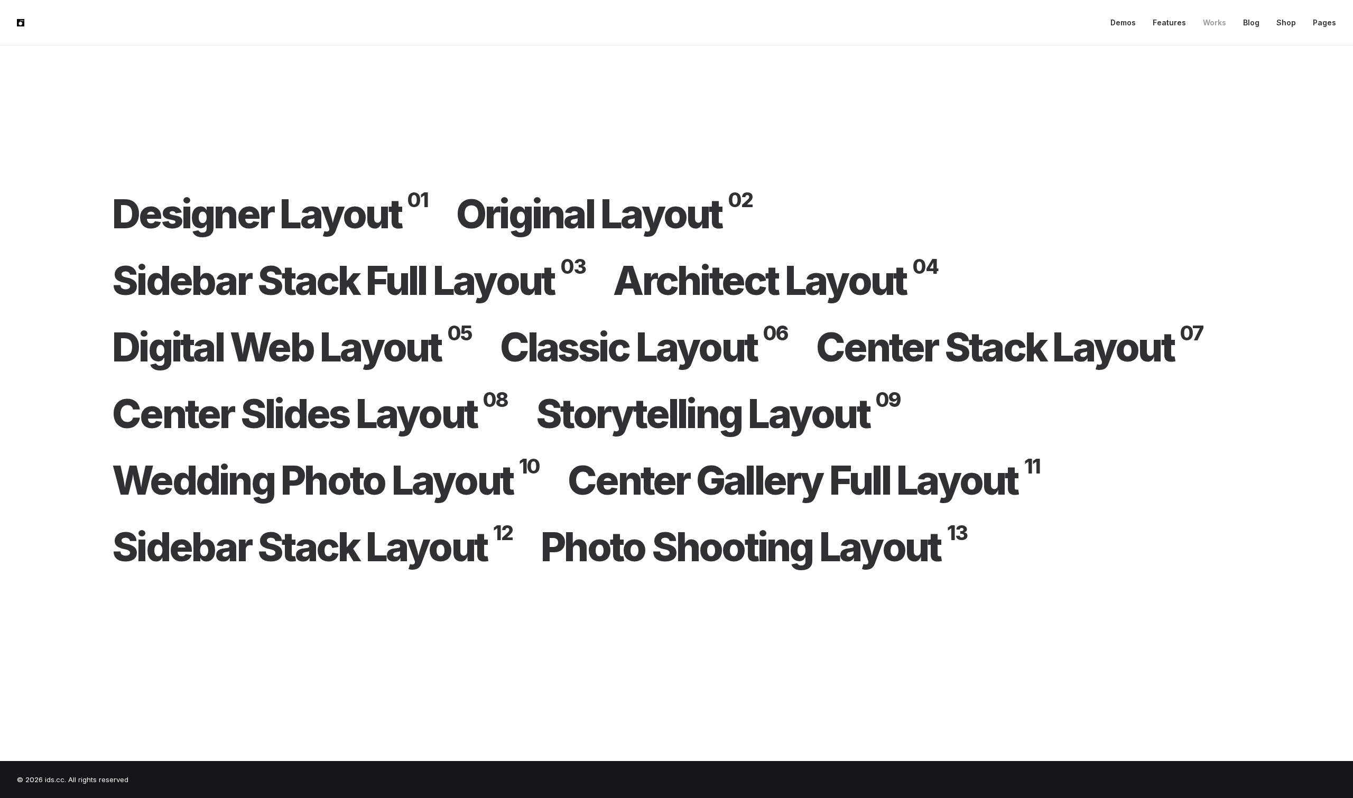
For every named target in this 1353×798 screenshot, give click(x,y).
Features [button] (1169, 22)
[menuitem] (1126, 22)
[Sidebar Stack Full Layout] (362, 280)
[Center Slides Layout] (324, 414)
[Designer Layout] (284, 214)
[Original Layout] (618, 214)
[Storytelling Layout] (732, 414)
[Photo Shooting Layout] (754, 547)
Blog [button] (1251, 22)
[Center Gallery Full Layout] (818, 480)
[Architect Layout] (789, 280)
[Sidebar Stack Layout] (326, 547)
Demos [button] (1123, 22)
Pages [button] (1324, 22)
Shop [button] (1286, 22)
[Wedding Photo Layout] (340, 480)
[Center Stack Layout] (1023, 347)
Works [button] (1214, 22)
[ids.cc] (20, 22)
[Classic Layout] (658, 347)
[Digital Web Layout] (306, 347)
